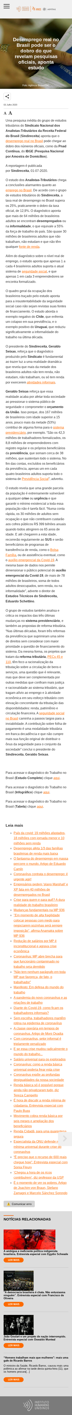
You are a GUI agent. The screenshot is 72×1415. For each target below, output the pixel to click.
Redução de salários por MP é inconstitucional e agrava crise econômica (35, 946)
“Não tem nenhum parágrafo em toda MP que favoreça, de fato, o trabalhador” (40, 977)
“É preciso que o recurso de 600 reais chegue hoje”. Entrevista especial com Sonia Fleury (41, 1162)
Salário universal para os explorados (40, 1059)
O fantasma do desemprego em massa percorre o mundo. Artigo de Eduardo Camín (41, 864)
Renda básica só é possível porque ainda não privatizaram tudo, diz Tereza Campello (39, 1090)
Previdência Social (35, 479)
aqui (56, 778)
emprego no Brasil (19, 190)
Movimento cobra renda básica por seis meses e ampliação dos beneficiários (38, 1121)
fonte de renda (29, 246)
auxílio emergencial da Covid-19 (31, 560)
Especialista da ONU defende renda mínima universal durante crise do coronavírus (39, 1147)
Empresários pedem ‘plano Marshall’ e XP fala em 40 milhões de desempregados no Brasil (41, 889)
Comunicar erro (19, 1204)
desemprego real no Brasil (24, 141)
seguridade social (34, 271)
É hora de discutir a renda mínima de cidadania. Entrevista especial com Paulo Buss (40, 1105)
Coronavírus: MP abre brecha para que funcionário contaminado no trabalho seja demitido (38, 961)
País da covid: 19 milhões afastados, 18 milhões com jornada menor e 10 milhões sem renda (39, 838)
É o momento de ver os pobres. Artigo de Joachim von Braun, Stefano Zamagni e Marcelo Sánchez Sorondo (40, 1188)
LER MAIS (13, 1260)
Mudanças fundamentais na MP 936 (39, 910)
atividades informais (41, 382)
